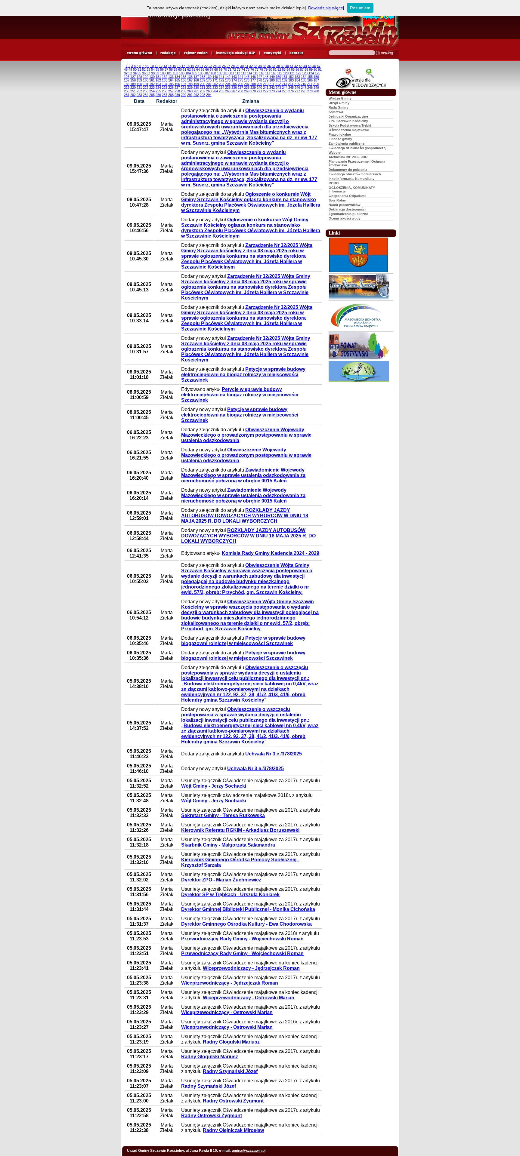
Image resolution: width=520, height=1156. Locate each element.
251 (133, 91)
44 (305, 66)
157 (126, 80)
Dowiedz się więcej (326, 7)
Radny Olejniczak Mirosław (233, 1130)
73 (238, 69)
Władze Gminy (340, 98)
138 (202, 76)
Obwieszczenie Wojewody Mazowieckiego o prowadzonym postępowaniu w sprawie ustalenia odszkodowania (246, 435)
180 (272, 80)
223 (152, 87)
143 (234, 76)
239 (253, 87)
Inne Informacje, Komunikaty (351, 178)
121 (292, 73)
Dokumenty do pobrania (348, 169)
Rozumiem (360, 7)
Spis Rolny (337, 200)
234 (221, 87)
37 (273, 66)
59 (175, 69)
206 (240, 84)
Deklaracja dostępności (347, 209)
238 (246, 87)
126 (126, 76)
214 (290, 84)
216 (303, 84)
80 (270, 69)
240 (259, 87)
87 (302, 69)
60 (180, 69)
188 (126, 84)
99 (157, 73)
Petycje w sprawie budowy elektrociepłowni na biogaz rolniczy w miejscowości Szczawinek (243, 375)
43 (300, 66)
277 (297, 91)
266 (228, 91)
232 (209, 87)
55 (157, 69)
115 (255, 73)
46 (314, 66)
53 (148, 69)
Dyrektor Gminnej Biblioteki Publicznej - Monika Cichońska (248, 909)
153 (297, 76)
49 (130, 69)
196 (177, 84)
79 (266, 69)
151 (284, 76)
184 (297, 80)
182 (284, 80)
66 (207, 69)
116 (261, 73)
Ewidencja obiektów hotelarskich (355, 174)
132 (164, 76)
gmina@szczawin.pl (248, 1150)
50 (135, 69)
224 (158, 87)
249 (316, 87)
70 (225, 69)
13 (165, 66)
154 (303, 76)
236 (234, 87)
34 (260, 66)
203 (221, 84)
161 (152, 80)
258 (177, 91)
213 (284, 84)
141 (221, 76)
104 (188, 73)
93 (130, 73)
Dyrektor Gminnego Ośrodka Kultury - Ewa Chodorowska (246, 924)
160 (145, 80)
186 (310, 80)
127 (133, 76)
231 (202, 87)
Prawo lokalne (340, 134)
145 (246, 76)
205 (234, 84)
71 (229, 69)
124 (311, 73)
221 (139, 87)
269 (246, 91)
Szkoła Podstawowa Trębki (350, 125)
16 (179, 66)
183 (291, 80)
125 (317, 73)
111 (231, 73)
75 (247, 69)
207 (246, 84)
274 (278, 91)
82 (279, 69)
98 (153, 73)
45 (309, 66)
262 (202, 91)
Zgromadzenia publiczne (348, 214)
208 (253, 84)
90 (315, 69)
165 (177, 80)
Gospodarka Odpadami (347, 196)
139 (209, 76)
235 (228, 87)
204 (228, 84)
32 (251, 66)
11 (156, 66)
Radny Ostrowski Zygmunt (233, 1100)
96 (144, 73)
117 (267, 73)
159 (139, 80)
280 (316, 91)
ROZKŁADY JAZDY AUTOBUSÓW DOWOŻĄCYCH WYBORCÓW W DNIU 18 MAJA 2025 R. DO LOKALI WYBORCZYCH (244, 516)
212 (278, 84)
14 (170, 66)
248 (310, 87)
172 (221, 80)
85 (293, 69)
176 (246, 80)
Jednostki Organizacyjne (348, 116)
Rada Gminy (338, 107)
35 (264, 66)
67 (211, 69)
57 (166, 69)
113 (243, 73)
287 (164, 95)
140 (215, 76)
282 (133, 95)
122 (298, 73)
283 (139, 95)
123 (305, 73)
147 (259, 76)
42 (296, 66)
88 (306, 69)
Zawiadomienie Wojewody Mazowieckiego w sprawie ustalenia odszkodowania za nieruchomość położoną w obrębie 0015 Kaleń (243, 475)
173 (228, 80)
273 (272, 91)
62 (189, 69)
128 (139, 76)
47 (318, 66)
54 (153, 69)
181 (278, 80)
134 (177, 76)
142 (228, 76)
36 (269, 66)
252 (139, 91)
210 (265, 84)
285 (152, 95)
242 (272, 87)
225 (164, 87)
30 (242, 66)
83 (284, 69)
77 (256, 69)
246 (297, 87)
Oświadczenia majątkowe (349, 130)
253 (145, 91)
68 (216, 69)
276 (291, 91)
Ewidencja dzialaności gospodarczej (357, 148)
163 (164, 80)
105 (194, 73)
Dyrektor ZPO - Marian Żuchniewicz (221, 879)
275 (284, 91)
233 (215, 87)
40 (287, 66)
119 (279, 73)
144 (240, 76)
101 (169, 73)
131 (158, 76)
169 (202, 80)
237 (240, 87)
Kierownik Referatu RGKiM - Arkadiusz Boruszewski (240, 830)
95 (139, 73)
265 (221, 91)
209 (259, 84)
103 (181, 73)
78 (261, 69)
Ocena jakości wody (345, 218)
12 (160, 66)
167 (190, 80)
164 (171, 80)
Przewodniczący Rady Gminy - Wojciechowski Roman (242, 938)
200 (202, 84)
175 (240, 80)
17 (183, 66)
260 (190, 91)
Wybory (335, 152)
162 (158, 80)
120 (286, 73)
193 (158, 84)
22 (206, 66)
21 (201, 66)
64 (198, 69)
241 (265, 87)
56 (162, 69)
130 (152, 76)
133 (171, 76)
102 (175, 73)
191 (145, 84)
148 (265, 76)
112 (237, 73)
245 (291, 87)
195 (171, 84)
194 (164, 84)
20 (197, 66)
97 (148, 73)
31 (246, 66)
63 (193, 69)
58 (171, 69)
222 (145, 87)
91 (320, 69)
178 (259, 80)
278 (303, 91)
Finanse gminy (340, 139)
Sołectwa (336, 112)
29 (237, 66)
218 (316, 84)
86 (297, 69)
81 (275, 69)
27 (228, 66)
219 (126, 87)
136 (190, 76)
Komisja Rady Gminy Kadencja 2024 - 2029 (270, 553)
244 (284, 87)
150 (278, 76)
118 (273, 73)
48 (126, 69)
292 (196, 95)
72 (234, 69)
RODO (334, 183)
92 (126, 73)
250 (126, 91)
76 (252, 69)
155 (310, 76)
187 (316, 80)
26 (224, 66)
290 (183, 95)
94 (135, 73)
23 (210, 66)
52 (144, 69)
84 (288, 69)
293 (202, 95)
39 (282, 66)
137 (196, 76)
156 (316, 76)
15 (174, 66)
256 (164, 91)
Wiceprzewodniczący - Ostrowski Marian (248, 997)
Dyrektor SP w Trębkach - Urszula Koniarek (230, 894)
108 (213, 73)
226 (171, 87)
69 (220, 69)
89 (311, 69)
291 (190, 95)
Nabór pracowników (345, 205)
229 (190, 87)
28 (233, 66)
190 (139, 84)
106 (200, 73)
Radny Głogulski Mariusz (231, 1041)
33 (255, 66)
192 (152, 84)
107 (207, 73)
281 (126, 95)
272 (265, 91)
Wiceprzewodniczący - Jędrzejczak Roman (251, 968)
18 (188, 66)
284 (145, 95)
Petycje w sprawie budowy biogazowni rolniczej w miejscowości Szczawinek (243, 640)
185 (303, 80)
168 (196, 80)
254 (152, 91)
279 (310, 91)
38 (278, 66)
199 (196, 84)
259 (183, 91)
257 (171, 91)
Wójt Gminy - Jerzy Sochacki (213, 786)
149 (272, 76)
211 (271, 84)
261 (196, 91)
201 (209, 84)
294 (209, 95)
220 (133, 87)
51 (139, 69)
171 (215, 80)
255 (158, 91)
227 (177, 87)
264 (215, 91)
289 (177, 95)
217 (309, 84)
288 (171, 95)
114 (249, 73)
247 (303, 87)
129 (145, 76)
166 (183, 80)
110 (225, 73)
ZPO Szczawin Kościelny (348, 121)
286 (158, 95)
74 (243, 69)
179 (265, 80)
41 (291, 66)
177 (253, 80)
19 (192, 66)
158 (133, 80)
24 (215, 66)
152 (291, 76)
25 (219, 66)
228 (183, 87)
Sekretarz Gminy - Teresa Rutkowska (223, 815)
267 (234, 91)
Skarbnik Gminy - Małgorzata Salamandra (228, 844)
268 (240, 91)
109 (219, 73)
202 (215, 84)
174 (234, 80)
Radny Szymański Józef (230, 1071)
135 (183, 76)
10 (152, 66)
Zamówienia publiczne (346, 143)
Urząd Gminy (339, 103)
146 (253, 76)
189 (133, 84)
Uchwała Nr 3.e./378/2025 (273, 753)
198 (190, 84)
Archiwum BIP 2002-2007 (348, 157)
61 (184, 69)
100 (163, 73)
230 (196, 87)
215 (297, 84)
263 (209, 91)
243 (278, 87)
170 (209, 80)
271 (259, 91)
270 (253, 91)
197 (183, 84)
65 (202, 69)
